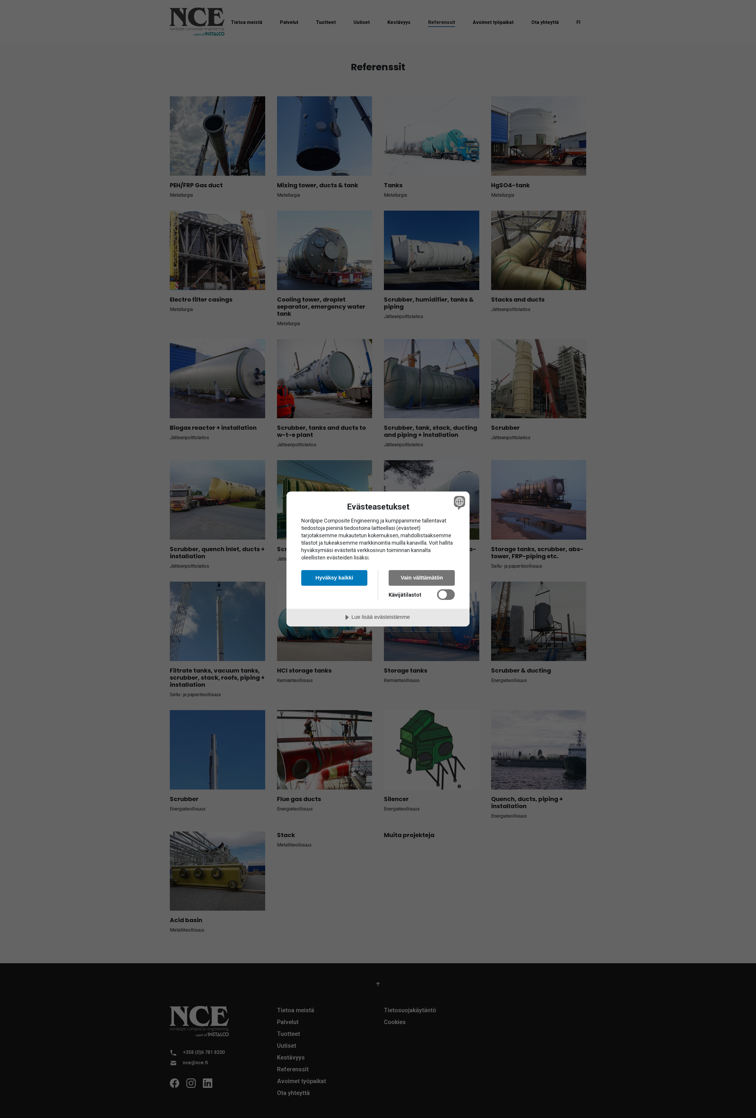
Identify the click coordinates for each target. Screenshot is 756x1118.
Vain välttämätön (422, 578)
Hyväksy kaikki (334, 578)
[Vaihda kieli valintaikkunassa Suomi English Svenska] (458, 503)
